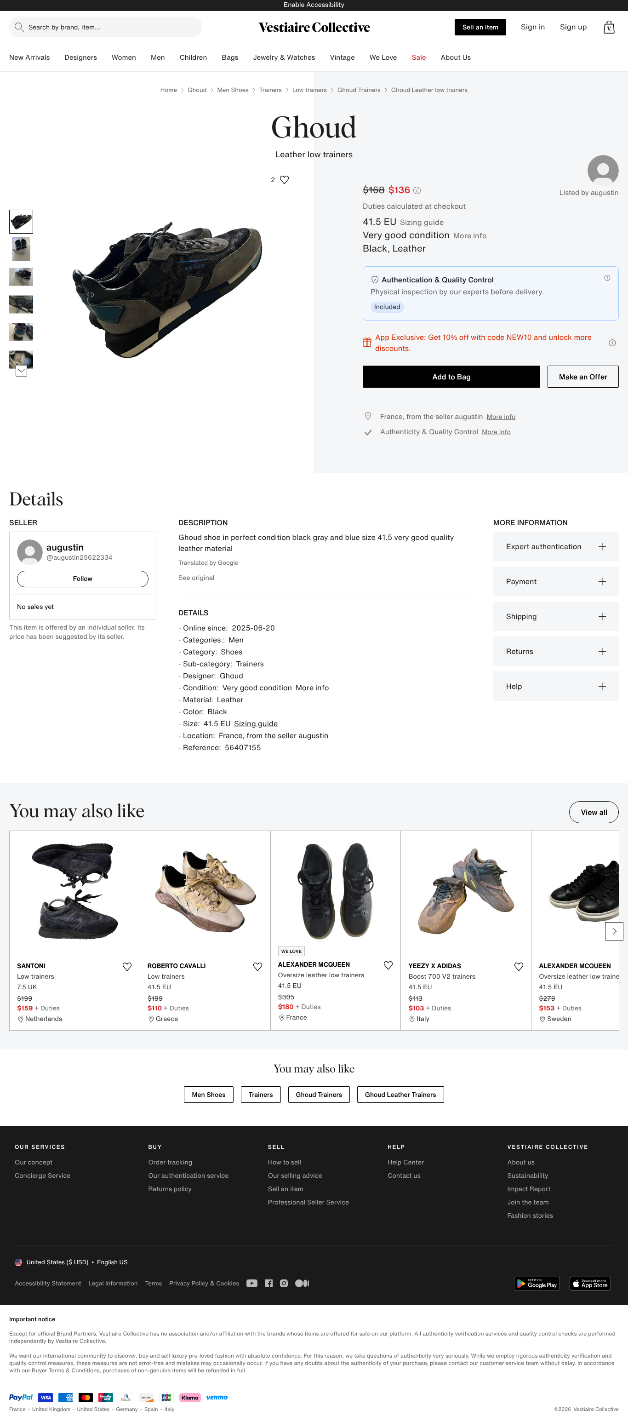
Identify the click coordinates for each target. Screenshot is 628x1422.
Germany (127, 1409)
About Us (456, 57)
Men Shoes (232, 90)
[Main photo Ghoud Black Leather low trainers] (21, 222)
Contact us (404, 1176)
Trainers (270, 90)
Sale (419, 57)
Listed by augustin (589, 192)
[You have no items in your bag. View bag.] (609, 27)
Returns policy (169, 1189)
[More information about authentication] (607, 277)
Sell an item (480, 27)
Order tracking (170, 1162)
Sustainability (528, 1176)
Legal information (112, 1283)
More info (470, 235)
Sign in (533, 27)
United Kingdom (51, 1409)
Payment (521, 581)
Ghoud (197, 90)
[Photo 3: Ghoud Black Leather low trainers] (21, 277)
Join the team (528, 1202)
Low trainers (309, 90)
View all (594, 812)
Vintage (342, 57)
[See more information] (612, 343)
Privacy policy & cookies (204, 1283)
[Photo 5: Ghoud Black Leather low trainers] (21, 332)
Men (158, 57)
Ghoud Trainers (359, 90)
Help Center (406, 1162)
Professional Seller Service (308, 1202)
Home (168, 90)
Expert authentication (544, 546)
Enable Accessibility (314, 5)
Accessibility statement (48, 1283)
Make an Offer (583, 376)
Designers (80, 57)
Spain (151, 1409)
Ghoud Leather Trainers (400, 1095)
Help (514, 686)
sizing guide (422, 222)
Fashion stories (530, 1216)
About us (521, 1162)
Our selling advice (295, 1176)
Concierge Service (42, 1176)
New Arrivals (29, 57)
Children (193, 57)
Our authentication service (188, 1176)
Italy (170, 1409)
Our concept (33, 1162)
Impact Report (529, 1189)
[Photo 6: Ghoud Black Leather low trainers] (21, 360)
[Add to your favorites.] (127, 966)
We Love (383, 57)
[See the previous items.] (21, 209)
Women (124, 57)
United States (93, 1409)
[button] (609, 27)
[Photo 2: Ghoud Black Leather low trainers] (21, 249)
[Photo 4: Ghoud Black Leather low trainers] (21, 304)
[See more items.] (21, 370)
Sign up (573, 27)
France (17, 1409)
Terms (153, 1283)
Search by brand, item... (64, 27)
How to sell (284, 1162)
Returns (519, 651)
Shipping (521, 616)
